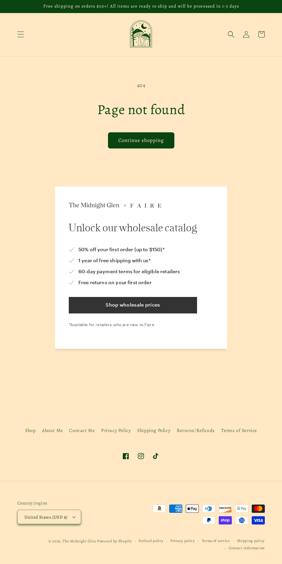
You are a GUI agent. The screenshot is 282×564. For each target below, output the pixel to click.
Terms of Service (239, 430)
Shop (30, 430)
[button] (20, 34)
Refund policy (151, 540)
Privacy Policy (116, 430)
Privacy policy (182, 540)
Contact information (247, 548)
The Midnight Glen (79, 541)
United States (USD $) (45, 517)
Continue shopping (141, 140)
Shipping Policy (153, 430)
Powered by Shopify (114, 541)
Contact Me (82, 430)
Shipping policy (251, 540)
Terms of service (216, 540)
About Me (52, 430)
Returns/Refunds (196, 430)
